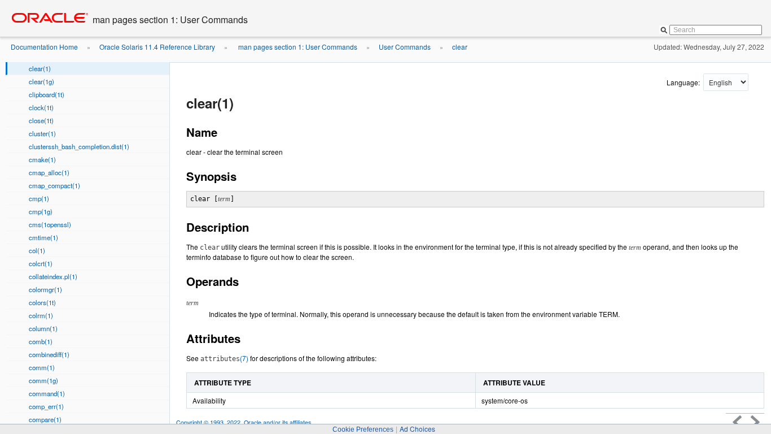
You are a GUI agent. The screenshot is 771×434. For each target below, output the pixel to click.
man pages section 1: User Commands (296, 46)
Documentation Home (44, 46)
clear (459, 46)
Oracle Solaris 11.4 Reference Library (157, 46)
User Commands (405, 46)
